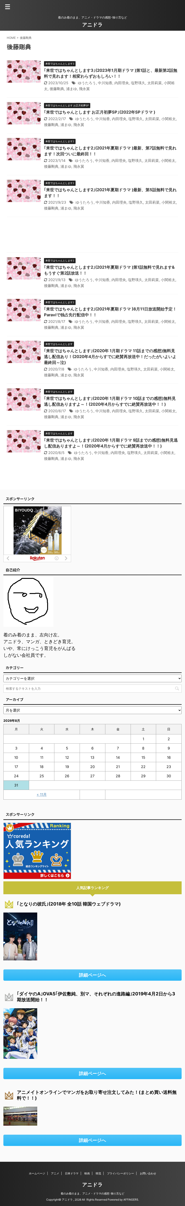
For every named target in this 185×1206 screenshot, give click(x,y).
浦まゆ (71, 88)
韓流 (98, 1173)
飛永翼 (84, 88)
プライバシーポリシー (120, 1173)
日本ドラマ (72, 1173)
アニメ (55, 1173)
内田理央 (121, 83)
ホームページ (37, 1173)
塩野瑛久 (138, 83)
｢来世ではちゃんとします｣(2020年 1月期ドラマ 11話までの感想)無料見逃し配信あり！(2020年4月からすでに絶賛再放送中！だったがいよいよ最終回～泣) (110, 356)
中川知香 (105, 83)
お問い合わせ (148, 1173)
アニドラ (92, 25)
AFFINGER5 (130, 1199)
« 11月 (42, 794)
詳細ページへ (92, 975)
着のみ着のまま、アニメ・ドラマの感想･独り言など (92, 1193)
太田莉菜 (154, 83)
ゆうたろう (87, 83)
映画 (87, 1173)
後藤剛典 (57, 88)
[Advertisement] (92, 235)
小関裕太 (168, 118)
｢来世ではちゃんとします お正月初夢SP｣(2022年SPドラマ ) (99, 112)
